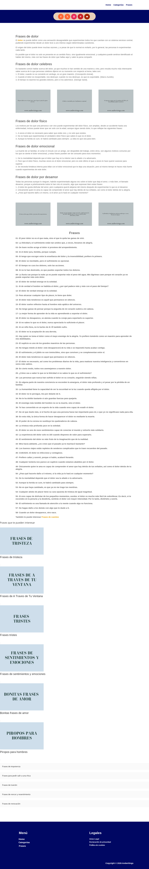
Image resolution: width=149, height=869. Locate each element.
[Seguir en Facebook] (61, 16)
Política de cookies (97, 845)
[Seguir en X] (67, 16)
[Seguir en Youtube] (87, 16)
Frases (129, 5)
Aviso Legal (94, 839)
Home (108, 5)
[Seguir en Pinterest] (80, 16)
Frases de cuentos (50, 517)
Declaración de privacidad (100, 842)
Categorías (118, 5)
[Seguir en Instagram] (74, 16)
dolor (20, 40)
